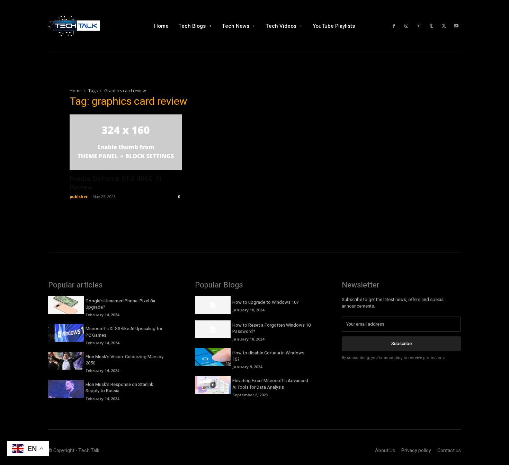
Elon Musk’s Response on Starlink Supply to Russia (119, 387)
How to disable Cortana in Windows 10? (268, 356)
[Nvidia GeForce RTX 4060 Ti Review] (126, 142)
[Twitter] (443, 26)
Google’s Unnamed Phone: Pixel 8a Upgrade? (120, 304)
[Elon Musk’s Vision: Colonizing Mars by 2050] (66, 361)
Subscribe (401, 343)
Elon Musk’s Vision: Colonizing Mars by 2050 (124, 359)
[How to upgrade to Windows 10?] (213, 305)
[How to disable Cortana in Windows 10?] (213, 357)
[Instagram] (406, 26)
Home (76, 91)
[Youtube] (456, 26)
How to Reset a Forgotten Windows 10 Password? (271, 328)
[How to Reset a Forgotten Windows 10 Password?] (213, 329)
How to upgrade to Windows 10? (265, 302)
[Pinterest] (418, 26)
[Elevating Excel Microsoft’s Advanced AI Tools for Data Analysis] (213, 385)
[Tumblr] (431, 26)
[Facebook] (394, 26)
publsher (79, 196)
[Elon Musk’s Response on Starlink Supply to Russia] (66, 389)
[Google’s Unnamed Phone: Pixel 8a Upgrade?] (66, 305)
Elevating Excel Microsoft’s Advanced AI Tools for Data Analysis (270, 383)
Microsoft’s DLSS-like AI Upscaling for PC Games (124, 331)
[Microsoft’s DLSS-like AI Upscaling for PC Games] (66, 333)
